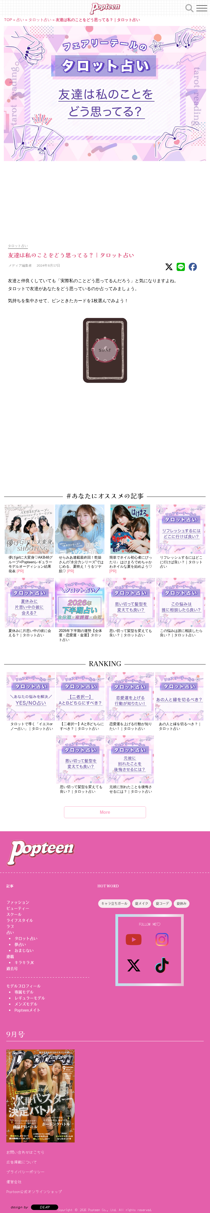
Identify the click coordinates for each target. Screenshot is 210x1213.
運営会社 (14, 1181)
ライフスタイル (19, 920)
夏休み (181, 903)
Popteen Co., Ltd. (102, 1209)
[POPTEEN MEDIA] (105, 9)
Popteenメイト (27, 1010)
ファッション (17, 902)
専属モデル (24, 992)
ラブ (10, 926)
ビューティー (17, 908)
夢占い (20, 944)
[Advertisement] (105, 199)
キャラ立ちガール (114, 903)
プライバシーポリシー (25, 1171)
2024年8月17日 (48, 265)
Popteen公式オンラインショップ (34, 1191)
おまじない (24, 950)
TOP (8, 20)
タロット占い (39, 20)
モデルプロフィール (23, 986)
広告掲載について (21, 1162)
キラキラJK (24, 962)
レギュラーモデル (29, 998)
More (105, 812)
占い (20, 20)
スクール (14, 914)
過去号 (12, 968)
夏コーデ (162, 903)
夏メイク (141, 903)
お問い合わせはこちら (25, 1152)
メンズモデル (25, 1004)
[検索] (189, 7)
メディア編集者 (20, 265)
